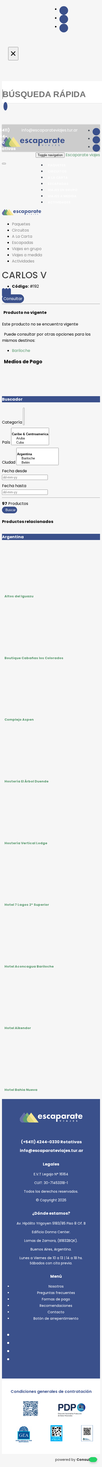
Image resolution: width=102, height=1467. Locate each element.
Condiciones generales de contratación (51, 1391)
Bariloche (21, 350)
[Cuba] (30, 443)
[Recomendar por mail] (9, 292)
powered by (76, 1459)
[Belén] (37, 463)
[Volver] (3, 292)
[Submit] (5, 106)
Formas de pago (56, 1299)
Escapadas (22, 242)
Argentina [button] (13, 537)
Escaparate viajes (83, 155)
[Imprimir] (6, 292)
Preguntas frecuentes (56, 1292)
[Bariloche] (37, 458)
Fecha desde (14, 471)
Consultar (13, 299)
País (6, 442)
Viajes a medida (27, 255)
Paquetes (21, 224)
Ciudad (8, 462)
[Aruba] (30, 438)
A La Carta (22, 236)
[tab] (51, 537)
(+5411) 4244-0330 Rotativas (51, 1142)
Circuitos (20, 230)
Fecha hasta (14, 486)
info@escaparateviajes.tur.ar (49, 130)
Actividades (59, 202)
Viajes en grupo (27, 249)
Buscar (9, 510)
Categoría (12, 422)
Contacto (56, 1312)
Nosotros (56, 1286)
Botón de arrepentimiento (55, 1318)
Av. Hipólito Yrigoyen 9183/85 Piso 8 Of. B (51, 1223)
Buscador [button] (12, 399)
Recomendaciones (56, 1305)
